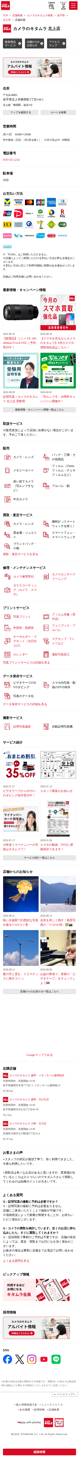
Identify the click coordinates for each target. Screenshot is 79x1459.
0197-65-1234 (11, 159)
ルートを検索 (58, 112)
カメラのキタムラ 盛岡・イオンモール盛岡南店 (37, 1075)
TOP (5, 15)
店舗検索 (51, 3)
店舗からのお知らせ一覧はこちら (39, 991)
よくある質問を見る (16, 1260)
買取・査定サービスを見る (20, 554)
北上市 (7, 19)
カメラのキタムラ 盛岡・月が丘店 (29, 1099)
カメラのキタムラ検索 (40, 15)
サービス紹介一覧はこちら (39, 857)
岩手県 (61, 15)
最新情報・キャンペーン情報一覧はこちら (39, 409)
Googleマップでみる (39, 1054)
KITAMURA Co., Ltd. (32, 1434)
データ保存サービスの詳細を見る (25, 704)
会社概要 (24, 1409)
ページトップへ (66, 1394)
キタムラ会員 (63, 3)
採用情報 (39, 1409)
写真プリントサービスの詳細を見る (26, 662)
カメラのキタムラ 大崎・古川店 (28, 1123)
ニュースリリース (52, 1404)
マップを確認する (20, 112)
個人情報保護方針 (26, 1404)
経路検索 (39, 1451)
